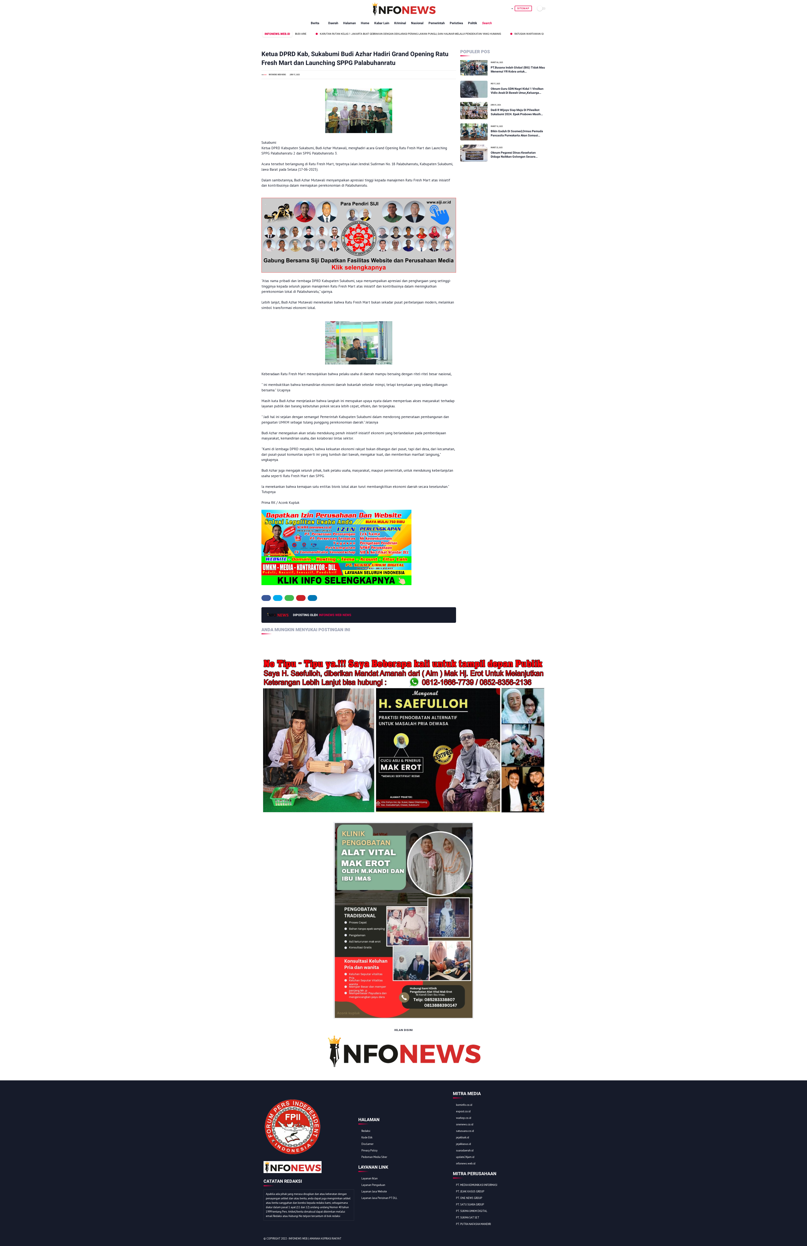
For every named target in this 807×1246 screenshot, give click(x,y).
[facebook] (266, 598)
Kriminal (400, 23)
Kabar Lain (381, 23)
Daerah (333, 23)
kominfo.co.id (464, 1105)
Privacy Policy (369, 1150)
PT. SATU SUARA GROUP (470, 1204)
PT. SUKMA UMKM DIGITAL (471, 1211)
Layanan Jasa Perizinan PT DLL (379, 1198)
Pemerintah (437, 23)
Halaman (349, 23)
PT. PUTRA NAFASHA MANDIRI (473, 1224)
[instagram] (535, 1239)
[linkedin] (312, 598)
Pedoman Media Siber (374, 1157)
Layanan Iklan (369, 1178)
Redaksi (365, 1131)
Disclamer (367, 1144)
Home (365, 23)
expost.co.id (463, 1111)
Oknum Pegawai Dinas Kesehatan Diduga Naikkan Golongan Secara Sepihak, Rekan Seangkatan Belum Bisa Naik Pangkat (517, 155)
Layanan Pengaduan (373, 1185)
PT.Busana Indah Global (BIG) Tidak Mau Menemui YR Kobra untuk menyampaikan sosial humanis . (518, 70)
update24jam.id (465, 1157)
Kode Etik (366, 1137)
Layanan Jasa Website (374, 1191)
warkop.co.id (463, 1118)
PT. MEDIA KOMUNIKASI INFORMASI (476, 1185)
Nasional (417, 23)
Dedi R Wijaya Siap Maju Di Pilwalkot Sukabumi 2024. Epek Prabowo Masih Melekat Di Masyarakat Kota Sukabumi (516, 112)
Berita (315, 23)
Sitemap (523, 8)
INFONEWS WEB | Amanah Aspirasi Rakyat (315, 1238)
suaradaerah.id (464, 1150)
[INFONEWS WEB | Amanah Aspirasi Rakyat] (403, 14)
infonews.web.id (465, 1163)
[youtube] (541, 1239)
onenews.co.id (464, 1124)
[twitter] (277, 598)
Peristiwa (456, 23)
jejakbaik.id (462, 1137)
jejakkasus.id (463, 1144)
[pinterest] (301, 598)
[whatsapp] (289, 598)
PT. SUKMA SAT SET (467, 1217)
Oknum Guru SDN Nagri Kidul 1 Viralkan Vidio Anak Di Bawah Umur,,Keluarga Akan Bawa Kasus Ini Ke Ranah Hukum (517, 91)
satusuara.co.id (465, 1131)
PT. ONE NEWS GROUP (469, 1198)
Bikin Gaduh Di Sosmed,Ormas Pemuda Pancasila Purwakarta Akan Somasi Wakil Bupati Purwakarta (517, 133)
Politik (472, 23)
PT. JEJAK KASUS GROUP (470, 1191)
